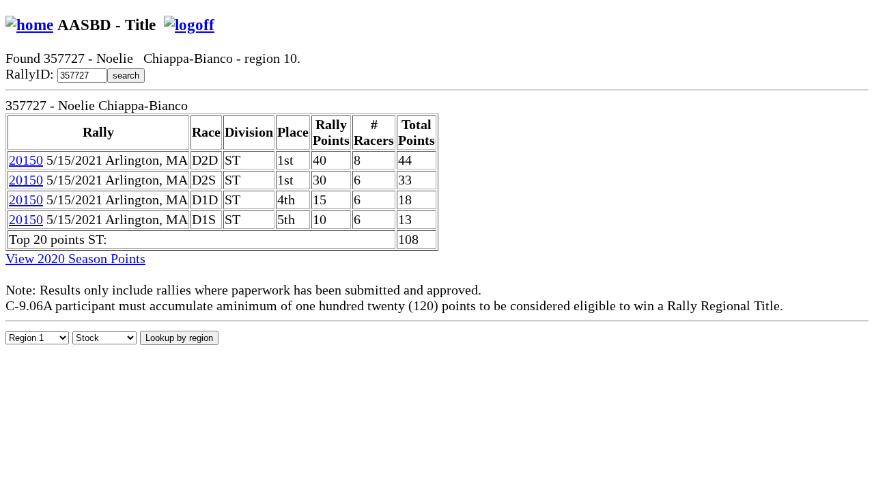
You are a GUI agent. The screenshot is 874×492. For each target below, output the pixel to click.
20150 (26, 159)
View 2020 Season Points (75, 258)
